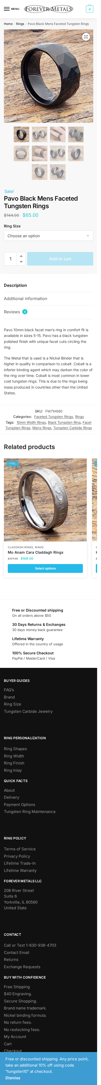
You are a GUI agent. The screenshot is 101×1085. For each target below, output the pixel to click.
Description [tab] (15, 285)
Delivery (11, 797)
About (9, 790)
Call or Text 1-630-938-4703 (30, 945)
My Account (15, 1036)
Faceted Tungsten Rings (53, 417)
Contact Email (16, 952)
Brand (9, 697)
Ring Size (12, 704)
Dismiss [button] (12, 1077)
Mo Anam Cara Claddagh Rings (35, 552)
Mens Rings (41, 428)
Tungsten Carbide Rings (72, 428)
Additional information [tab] (25, 298)
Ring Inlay (13, 770)
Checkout (13, 1050)
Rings (20, 24)
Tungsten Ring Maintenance (30, 811)
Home (8, 24)
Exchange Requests (22, 966)
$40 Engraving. (18, 993)
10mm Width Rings (31, 422)
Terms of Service (20, 848)
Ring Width (14, 756)
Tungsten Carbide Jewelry (28, 711)
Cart (8, 1043)
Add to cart (60, 258)
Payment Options (19, 804)
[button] (86, 37)
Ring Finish (14, 763)
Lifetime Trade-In (20, 863)
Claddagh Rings (20, 547)
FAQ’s (9, 689)
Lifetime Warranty (20, 870)
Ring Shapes (15, 748)
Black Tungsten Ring (64, 422)
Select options (45, 568)
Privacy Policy (17, 856)
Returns (11, 959)
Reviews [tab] (15, 311)
